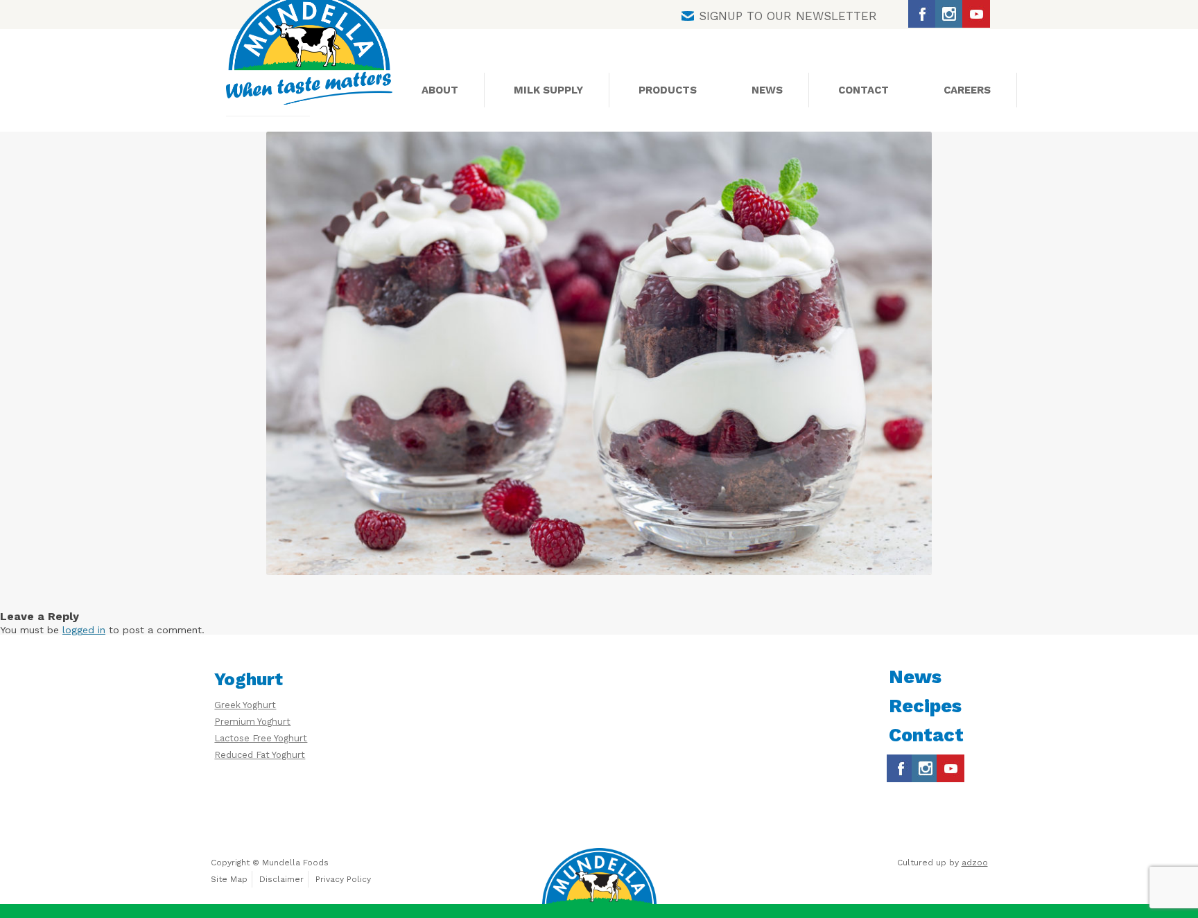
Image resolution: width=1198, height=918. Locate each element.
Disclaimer (281, 879)
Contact (863, 90)
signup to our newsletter (788, 16)
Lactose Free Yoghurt (260, 738)
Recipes (925, 706)
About (440, 90)
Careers (967, 90)
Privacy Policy (343, 879)
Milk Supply (548, 90)
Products (668, 90)
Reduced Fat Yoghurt (259, 755)
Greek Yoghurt (245, 705)
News (767, 90)
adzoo (975, 862)
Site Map (229, 879)
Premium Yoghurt (252, 721)
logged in (83, 629)
